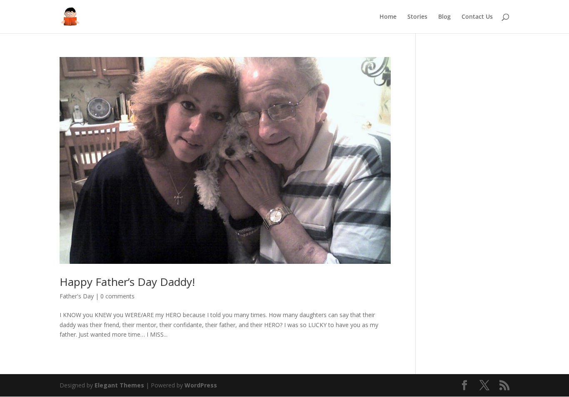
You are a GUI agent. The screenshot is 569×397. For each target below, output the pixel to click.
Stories (417, 17)
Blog (444, 17)
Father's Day (77, 296)
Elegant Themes (119, 385)
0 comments (117, 296)
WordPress (201, 385)
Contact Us (477, 17)
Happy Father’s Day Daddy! (127, 281)
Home (388, 17)
